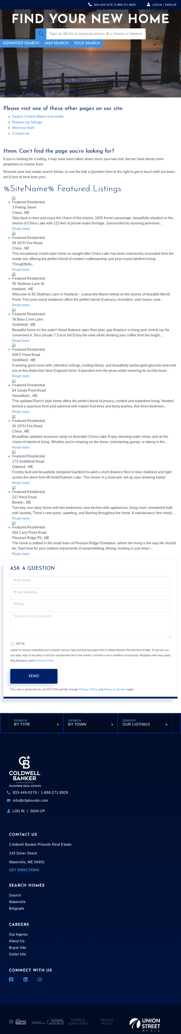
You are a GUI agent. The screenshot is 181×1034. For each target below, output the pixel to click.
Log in (157, 4)
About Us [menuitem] (17, 941)
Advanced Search (21, 43)
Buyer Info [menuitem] (17, 948)
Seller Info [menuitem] (17, 954)
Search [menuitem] (15, 895)
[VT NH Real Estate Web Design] (145, 1021)
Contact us (20, 133)
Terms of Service (115, 689)
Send (34, 676)
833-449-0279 (103, 4)
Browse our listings (27, 122)
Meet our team (23, 128)
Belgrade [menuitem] (16, 908)
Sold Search (87, 43)
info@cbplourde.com (30, 800)
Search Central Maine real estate (38, 116)
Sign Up (171, 4)
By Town (77, 724)
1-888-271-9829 (125, 4)
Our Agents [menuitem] (18, 934)
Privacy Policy (45, 660)
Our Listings (136, 724)
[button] (40, 33)
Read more (21, 229)
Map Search (56, 43)
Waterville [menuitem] (17, 902)
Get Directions (24, 870)
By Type (22, 724)
